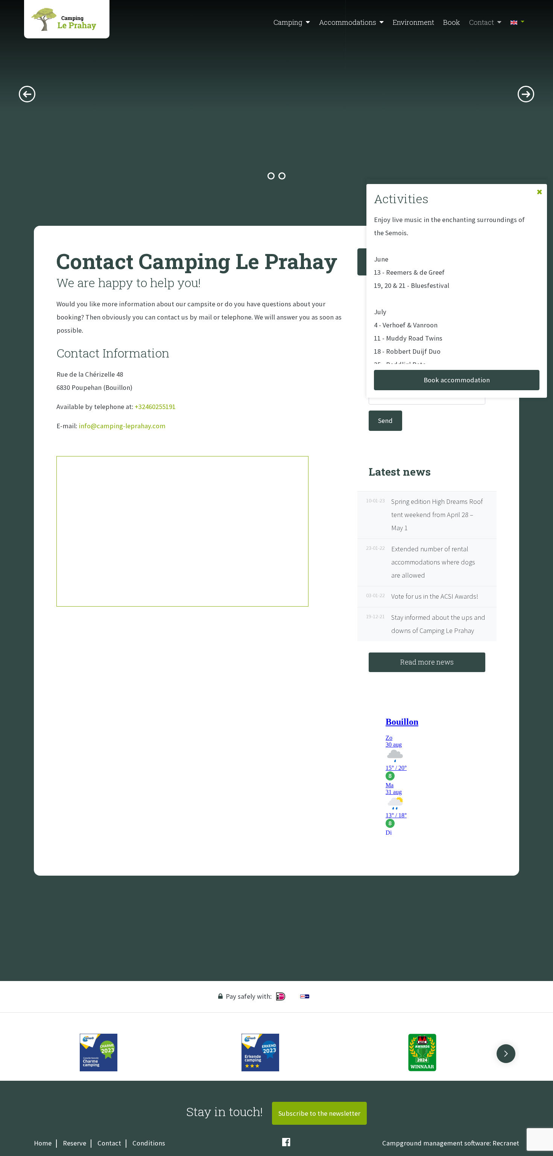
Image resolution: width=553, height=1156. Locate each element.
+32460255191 (154, 406)
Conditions (148, 1143)
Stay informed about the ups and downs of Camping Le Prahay (427, 624)
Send (385, 420)
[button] (307, 22)
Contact (481, 22)
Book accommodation (457, 380)
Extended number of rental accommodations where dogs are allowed (422, 562)
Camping (287, 22)
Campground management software (435, 1143)
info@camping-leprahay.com (122, 425)
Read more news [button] (427, 661)
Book (451, 22)
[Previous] (27, 94)
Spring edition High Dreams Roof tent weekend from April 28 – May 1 (426, 514)
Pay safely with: (249, 996)
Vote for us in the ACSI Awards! (423, 596)
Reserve (74, 1143)
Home (43, 1143)
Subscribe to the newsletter (319, 1113)
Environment (413, 22)
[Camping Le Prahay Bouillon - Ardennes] (66, 19)
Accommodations (347, 22)
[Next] (526, 94)
